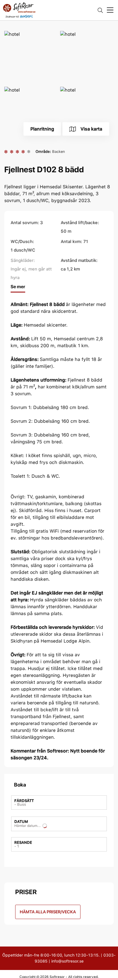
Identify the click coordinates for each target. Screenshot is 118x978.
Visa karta (91, 129)
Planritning (42, 129)
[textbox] (24, 802)
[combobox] (59, 803)
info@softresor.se (67, 961)
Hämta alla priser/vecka (48, 911)
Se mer (18, 286)
